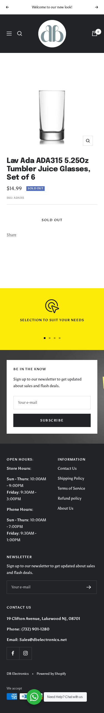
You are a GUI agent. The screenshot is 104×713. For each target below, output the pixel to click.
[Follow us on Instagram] (25, 653)
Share (11, 234)
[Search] (19, 33)
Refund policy (69, 498)
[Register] (89, 587)
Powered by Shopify (51, 674)
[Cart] (94, 33)
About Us (65, 508)
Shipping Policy (71, 478)
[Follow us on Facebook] (13, 653)
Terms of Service (71, 488)
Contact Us (67, 468)
